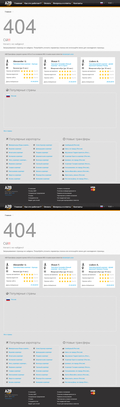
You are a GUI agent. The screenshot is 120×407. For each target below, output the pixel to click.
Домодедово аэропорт (44, 149)
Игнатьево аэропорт (16, 152)
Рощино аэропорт (42, 152)
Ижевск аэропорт (42, 171)
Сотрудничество (33, 198)
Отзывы (30, 195)
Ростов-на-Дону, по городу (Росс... (77, 179)
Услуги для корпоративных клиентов (68, 200)
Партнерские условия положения (67, 195)
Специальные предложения (36, 193)
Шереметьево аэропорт (44, 156)
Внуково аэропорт (15, 149)
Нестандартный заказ (63, 198)
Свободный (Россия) (72, 145)
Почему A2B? (32, 191)
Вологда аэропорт (42, 160)
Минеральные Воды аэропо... (19, 145)
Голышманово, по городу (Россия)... (77, 167)
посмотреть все (68, 54)
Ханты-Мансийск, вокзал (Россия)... (77, 171)
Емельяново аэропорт (16, 171)
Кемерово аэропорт (43, 179)
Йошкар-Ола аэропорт (43, 175)
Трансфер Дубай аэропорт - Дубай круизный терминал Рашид (101, 64)
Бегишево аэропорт (15, 156)
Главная (18, 3)
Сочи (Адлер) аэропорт (44, 145)
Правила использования (64, 193)
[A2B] (8, 3)
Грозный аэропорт (42, 164)
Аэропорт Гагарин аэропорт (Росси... (77, 164)
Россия (13, 96)
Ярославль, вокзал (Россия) (75, 175)
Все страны (8, 131)
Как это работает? (32, 3)
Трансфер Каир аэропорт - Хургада (25, 64)
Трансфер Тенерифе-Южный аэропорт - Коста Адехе (61, 64)
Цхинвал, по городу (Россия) (75, 160)
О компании (32, 188)
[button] (110, 3)
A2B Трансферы (9, 194)
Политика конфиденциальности (66, 191)
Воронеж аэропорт (15, 164)
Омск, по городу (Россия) (73, 149)
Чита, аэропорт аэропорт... (18, 160)
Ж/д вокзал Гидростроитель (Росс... (77, 152)
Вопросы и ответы (62, 3)
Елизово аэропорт (42, 167)
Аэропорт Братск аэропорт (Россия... (78, 156)
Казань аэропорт (14, 179)
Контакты (77, 3)
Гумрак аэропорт (15, 167)
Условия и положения (63, 188)
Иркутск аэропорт (15, 175)
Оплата (47, 3)
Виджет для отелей (34, 200)
